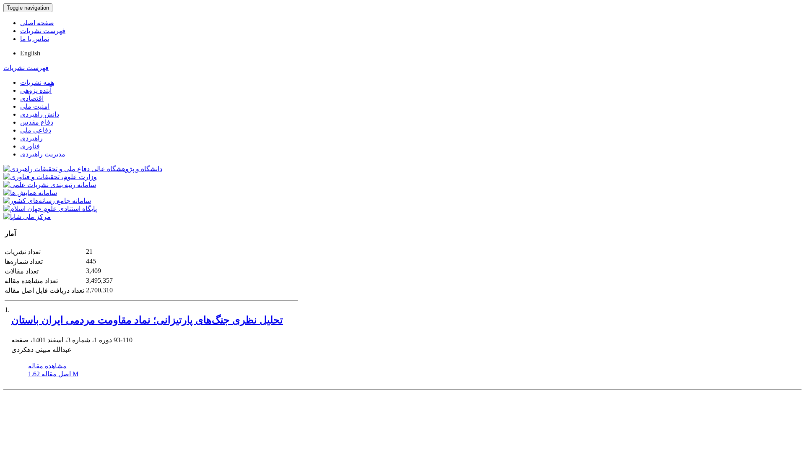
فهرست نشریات (42, 30)
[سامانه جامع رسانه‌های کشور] (47, 200)
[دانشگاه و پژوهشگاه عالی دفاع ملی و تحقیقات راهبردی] (82, 168)
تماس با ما (34, 38)
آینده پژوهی (36, 90)
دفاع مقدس (36, 122)
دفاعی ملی (35, 130)
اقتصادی (32, 98)
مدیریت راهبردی (42, 154)
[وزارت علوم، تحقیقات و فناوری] (50, 176)
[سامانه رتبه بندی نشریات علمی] (49, 184)
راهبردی (31, 138)
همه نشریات (37, 82)
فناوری (30, 146)
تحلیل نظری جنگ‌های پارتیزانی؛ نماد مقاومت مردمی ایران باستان (147, 320)
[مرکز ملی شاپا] (27, 216)
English (30, 53)
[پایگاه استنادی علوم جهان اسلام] (50, 208)
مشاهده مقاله (47, 366)
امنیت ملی (34, 106)
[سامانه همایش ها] (30, 192)
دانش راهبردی (39, 114)
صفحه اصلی (37, 22)
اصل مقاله (53, 374)
